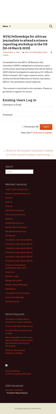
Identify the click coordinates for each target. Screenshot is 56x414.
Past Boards (10, 235)
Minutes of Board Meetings (16, 284)
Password (7, 115)
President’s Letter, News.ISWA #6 (18, 261)
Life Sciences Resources (15, 214)
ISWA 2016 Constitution (14, 210)
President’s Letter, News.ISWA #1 (18, 240)
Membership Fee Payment (16, 227)
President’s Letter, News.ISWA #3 (18, 248)
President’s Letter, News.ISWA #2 (18, 244)
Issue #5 (8, 202)
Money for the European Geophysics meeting (28, 150)
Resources (9, 272)
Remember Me (31, 127)
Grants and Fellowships (14, 297)
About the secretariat (14, 390)
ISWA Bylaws (10, 289)
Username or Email (12, 105)
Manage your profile (13, 280)
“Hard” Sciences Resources (16, 189)
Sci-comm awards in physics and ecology (29, 154)
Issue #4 (8, 197)
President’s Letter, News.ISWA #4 (18, 252)
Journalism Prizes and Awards (17, 293)
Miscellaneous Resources (15, 231)
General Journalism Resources (17, 193)
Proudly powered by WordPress (28, 408)
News (45, 52)
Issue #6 (8, 206)
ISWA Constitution (12, 371)
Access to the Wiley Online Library (19, 326)
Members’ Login (11, 276)
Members (9, 219)
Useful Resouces (12, 301)
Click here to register (42, 133)
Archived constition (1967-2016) (18, 374)
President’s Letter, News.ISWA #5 (18, 256)
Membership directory (14, 223)
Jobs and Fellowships (33, 52)
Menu (5, 26)
